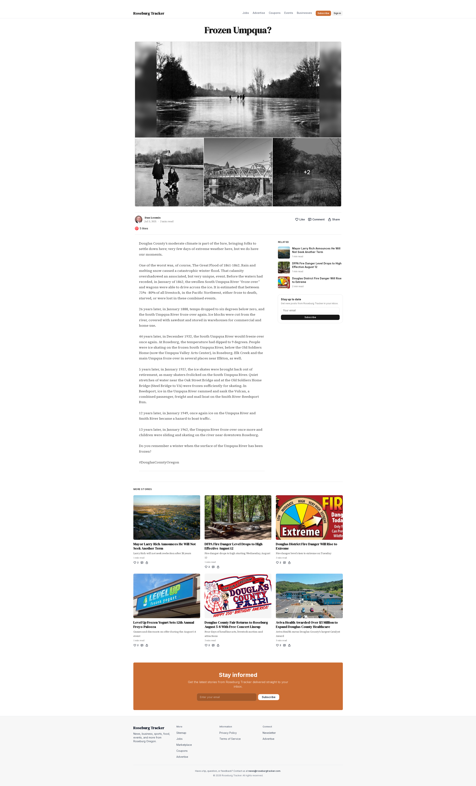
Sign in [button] (337, 13)
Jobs (245, 12)
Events (288, 12)
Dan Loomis (153, 217)
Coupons (275, 12)
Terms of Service (230, 738)
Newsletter (269, 732)
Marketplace (184, 744)
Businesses (304, 12)
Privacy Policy (228, 732)
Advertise (259, 12)
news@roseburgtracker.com (264, 771)
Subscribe (310, 317)
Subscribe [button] (323, 13)
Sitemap (181, 732)
